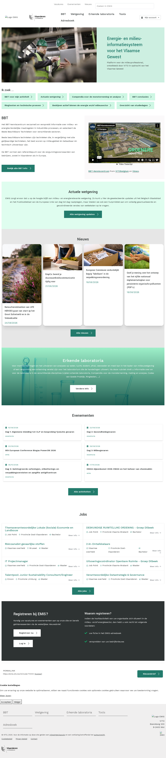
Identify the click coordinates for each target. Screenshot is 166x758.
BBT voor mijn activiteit (17, 97)
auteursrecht (99, 735)
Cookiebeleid (7, 739)
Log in (22, 643)
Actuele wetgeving (51, 97)
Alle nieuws (82, 333)
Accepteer (6, 702)
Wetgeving (77, 14)
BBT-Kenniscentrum (98, 171)
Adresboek (67, 20)
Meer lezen (5, 695)
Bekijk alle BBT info (17, 168)
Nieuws (88, 4)
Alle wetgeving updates (82, 214)
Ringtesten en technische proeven (23, 105)
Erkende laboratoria (101, 14)
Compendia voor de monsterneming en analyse (96, 97)
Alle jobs (82, 591)
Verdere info (82, 388)
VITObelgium (122, 171)
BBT (63, 14)
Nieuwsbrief (149, 674)
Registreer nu (26, 633)
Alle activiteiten (82, 491)
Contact (34, 739)
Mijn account (149, 17)
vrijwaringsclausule (57, 735)
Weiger (17, 702)
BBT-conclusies (140, 97)
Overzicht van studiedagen (134, 105)
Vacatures (58, 4)
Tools (122, 14)
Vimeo (135, 171)
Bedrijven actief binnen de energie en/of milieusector (80, 105)
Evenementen (74, 4)
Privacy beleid (21, 739)
